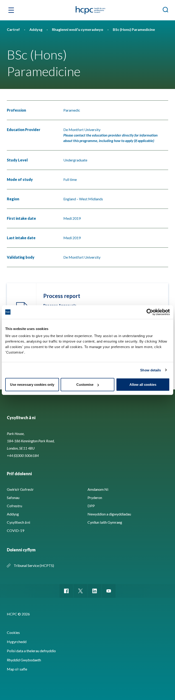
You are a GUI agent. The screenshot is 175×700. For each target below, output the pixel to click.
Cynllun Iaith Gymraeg (105, 522)
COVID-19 (15, 530)
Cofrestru (14, 506)
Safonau (13, 497)
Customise (84, 384)
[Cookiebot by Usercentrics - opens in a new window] (150, 311)
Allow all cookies (142, 384)
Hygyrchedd (16, 641)
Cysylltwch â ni (18, 522)
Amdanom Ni (98, 489)
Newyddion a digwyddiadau (109, 514)
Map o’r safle (17, 669)
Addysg (13, 514)
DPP (91, 506)
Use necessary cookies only (32, 384)
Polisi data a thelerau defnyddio (31, 651)
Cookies (13, 632)
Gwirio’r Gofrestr (20, 489)
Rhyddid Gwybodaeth (24, 660)
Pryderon (95, 497)
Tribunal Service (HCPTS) (34, 565)
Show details (150, 370)
